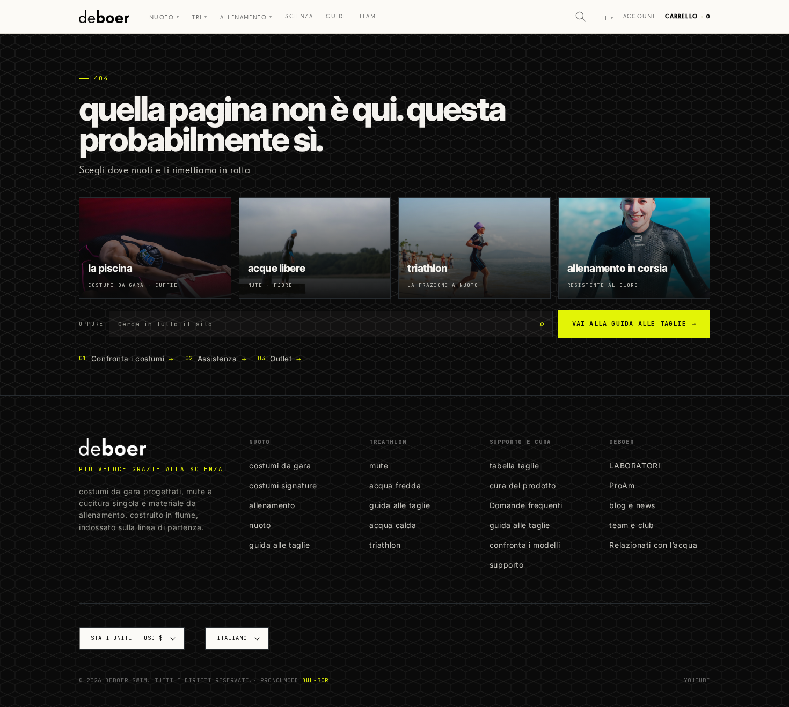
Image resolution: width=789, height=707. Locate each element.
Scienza (299, 16)
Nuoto (164, 17)
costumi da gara (280, 465)
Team (367, 16)
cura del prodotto (523, 485)
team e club (631, 525)
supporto (507, 564)
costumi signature (283, 485)
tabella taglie (514, 465)
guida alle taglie (279, 544)
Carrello (687, 16)
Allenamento (246, 17)
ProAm (621, 485)
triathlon (384, 544)
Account (639, 16)
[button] (581, 16)
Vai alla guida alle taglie (634, 323)
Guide (336, 16)
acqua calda (393, 525)
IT (607, 18)
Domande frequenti (526, 505)
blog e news (632, 505)
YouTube (697, 680)
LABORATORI (634, 465)
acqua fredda (395, 485)
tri (200, 17)
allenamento (272, 505)
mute (378, 465)
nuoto (260, 525)
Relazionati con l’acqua (653, 544)
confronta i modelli (525, 544)
